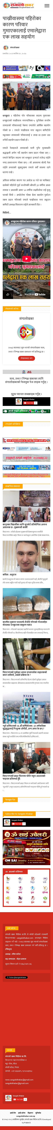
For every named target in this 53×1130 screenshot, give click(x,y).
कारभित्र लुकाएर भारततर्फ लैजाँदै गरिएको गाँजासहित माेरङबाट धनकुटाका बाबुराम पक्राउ (25, 623)
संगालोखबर (14, 47)
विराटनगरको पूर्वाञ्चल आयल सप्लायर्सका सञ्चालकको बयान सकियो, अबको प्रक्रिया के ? (25, 674)
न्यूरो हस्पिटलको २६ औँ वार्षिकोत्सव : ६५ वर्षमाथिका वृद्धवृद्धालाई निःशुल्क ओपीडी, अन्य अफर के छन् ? (24, 727)
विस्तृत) (9, 949)
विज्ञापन (30, 1112)
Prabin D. (27, 1122)
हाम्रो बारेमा (21, 1112)
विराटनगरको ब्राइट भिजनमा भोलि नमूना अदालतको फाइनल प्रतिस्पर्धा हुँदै (24, 777)
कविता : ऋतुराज (9, 575)
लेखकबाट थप (26, 358)
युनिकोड (38, 1112)
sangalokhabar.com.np (25, 1116)
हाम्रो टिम (13, 1112)
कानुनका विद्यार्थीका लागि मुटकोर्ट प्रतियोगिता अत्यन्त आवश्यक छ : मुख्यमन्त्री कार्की (25, 526)
